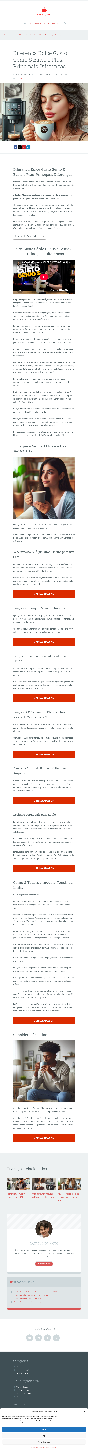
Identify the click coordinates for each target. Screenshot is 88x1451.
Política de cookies (36, 1447)
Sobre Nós (37, 24)
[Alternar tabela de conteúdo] (40, 236)
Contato (55, 24)
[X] (56, 1337)
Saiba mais (42, 1264)
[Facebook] (47, 1337)
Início (29, 23)
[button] (84, 1411)
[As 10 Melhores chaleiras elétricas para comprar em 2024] (69, 1190)
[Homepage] (44, 11)
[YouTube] (29, 1337)
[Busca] (63, 21)
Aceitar (44, 1429)
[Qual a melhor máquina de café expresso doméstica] (44, 1190)
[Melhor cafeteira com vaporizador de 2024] (18, 1190)
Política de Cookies (23, 1393)
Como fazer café (22, 1370)
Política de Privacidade (49, 1447)
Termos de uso (22, 1387)
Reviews (19, 78)
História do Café (22, 1373)
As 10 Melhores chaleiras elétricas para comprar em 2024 (69, 1197)
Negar (44, 1436)
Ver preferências (44, 1442)
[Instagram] (38, 1337)
